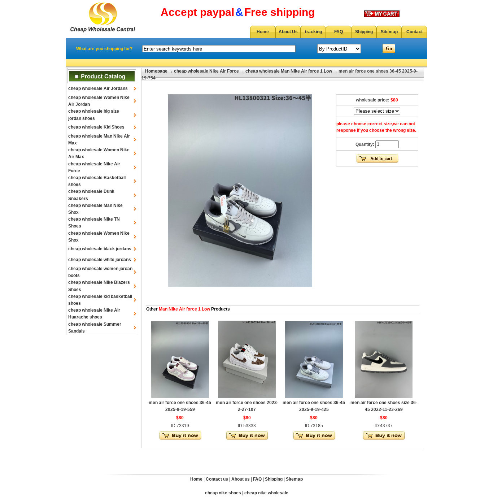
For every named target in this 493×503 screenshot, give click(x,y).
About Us (288, 31)
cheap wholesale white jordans (99, 259)
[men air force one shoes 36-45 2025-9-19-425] (314, 396)
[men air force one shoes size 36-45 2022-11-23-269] (384, 396)
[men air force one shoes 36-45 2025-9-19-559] (180, 396)
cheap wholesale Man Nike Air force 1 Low (288, 71)
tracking (313, 31)
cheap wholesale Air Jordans (98, 88)
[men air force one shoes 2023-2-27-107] (247, 396)
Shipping (364, 31)
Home (263, 31)
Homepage (156, 71)
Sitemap (389, 31)
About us (240, 479)
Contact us (217, 479)
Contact (414, 31)
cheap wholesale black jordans (99, 248)
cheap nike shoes (223, 492)
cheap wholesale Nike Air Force (206, 71)
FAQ (338, 31)
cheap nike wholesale (266, 492)
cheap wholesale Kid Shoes (96, 127)
